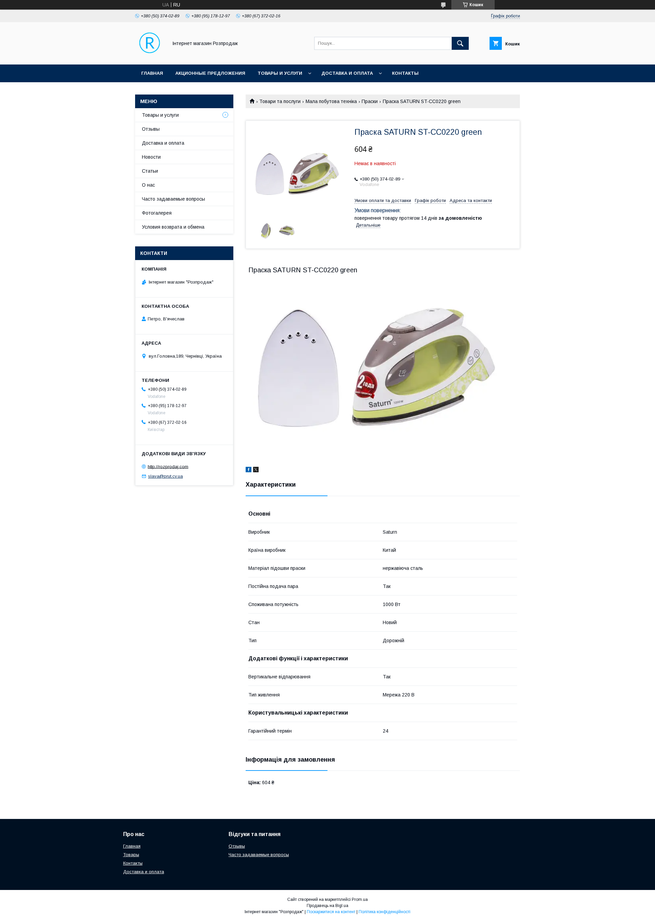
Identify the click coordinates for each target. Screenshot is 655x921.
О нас (148, 185)
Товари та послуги (280, 101)
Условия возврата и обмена (173, 227)
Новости (151, 157)
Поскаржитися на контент (331, 911)
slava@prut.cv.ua (165, 476)
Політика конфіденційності (384, 911)
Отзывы (151, 129)
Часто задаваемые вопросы (173, 199)
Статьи (150, 171)
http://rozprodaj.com (168, 466)
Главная (152, 73)
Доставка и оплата (347, 73)
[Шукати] (460, 43)
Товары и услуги (280, 73)
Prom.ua (360, 899)
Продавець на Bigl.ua (327, 905)
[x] (256, 470)
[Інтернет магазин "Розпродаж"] (149, 55)
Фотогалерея (157, 213)
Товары (131, 854)
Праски (370, 101)
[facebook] (248, 470)
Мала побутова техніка (331, 101)
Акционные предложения (210, 73)
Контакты (405, 73)
